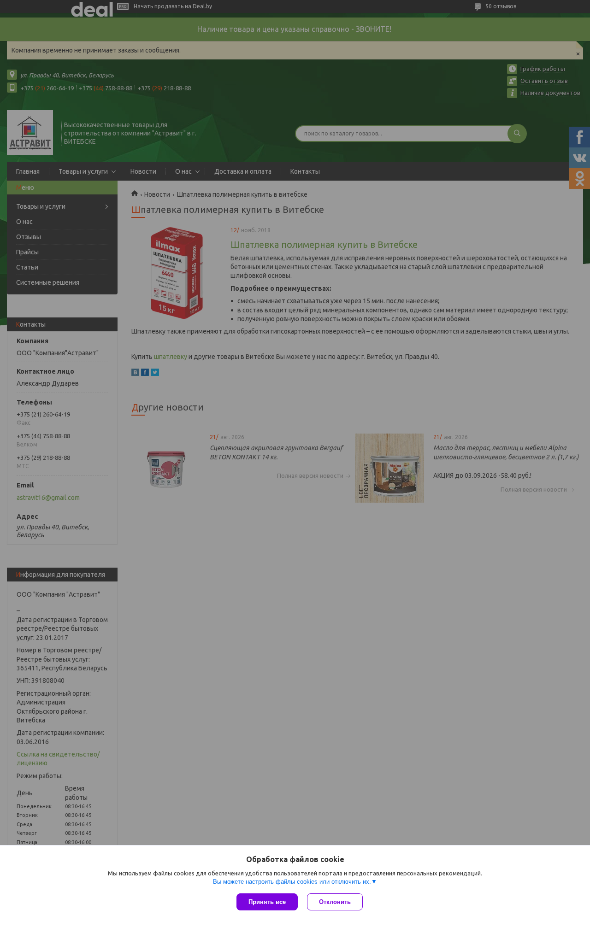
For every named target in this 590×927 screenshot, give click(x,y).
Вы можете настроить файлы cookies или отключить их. (292, 881)
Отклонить (335, 901)
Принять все (267, 901)
